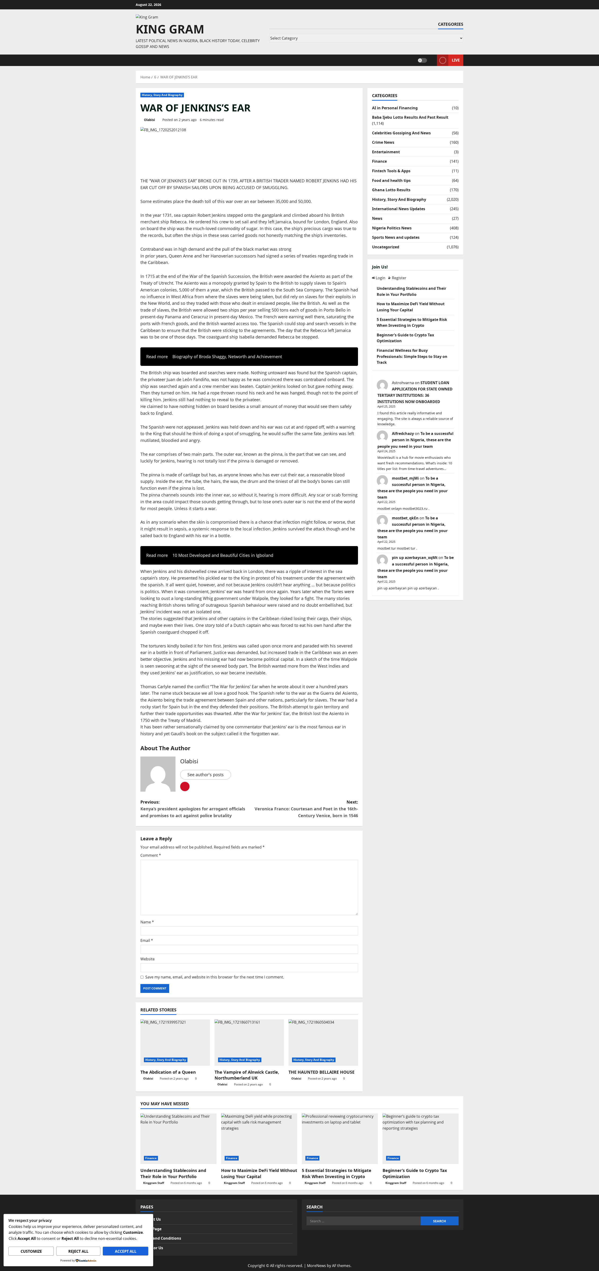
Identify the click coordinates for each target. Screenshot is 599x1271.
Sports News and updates (396, 237)
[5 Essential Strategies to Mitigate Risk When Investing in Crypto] (340, 1138)
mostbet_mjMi (405, 478)
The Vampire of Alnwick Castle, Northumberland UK (247, 1075)
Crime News (383, 142)
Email (146, 940)
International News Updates (398, 208)
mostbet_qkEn (405, 518)
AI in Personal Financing (395, 107)
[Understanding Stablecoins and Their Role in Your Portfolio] (178, 1138)
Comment (150, 855)
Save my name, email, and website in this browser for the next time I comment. (214, 977)
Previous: (192, 808)
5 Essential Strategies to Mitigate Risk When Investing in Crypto (336, 1173)
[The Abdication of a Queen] (175, 1042)
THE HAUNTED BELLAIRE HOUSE (321, 1072)
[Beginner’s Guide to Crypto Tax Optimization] (421, 1138)
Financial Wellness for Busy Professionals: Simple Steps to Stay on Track (412, 356)
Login (380, 277)
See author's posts (205, 774)
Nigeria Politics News (392, 228)
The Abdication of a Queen (168, 1072)
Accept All (125, 1251)
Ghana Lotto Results (391, 189)
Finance (379, 161)
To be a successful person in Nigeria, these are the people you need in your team (415, 440)
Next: (306, 808)
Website (147, 959)
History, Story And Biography (162, 95)
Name (147, 922)
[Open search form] (432, 60)
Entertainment (386, 151)
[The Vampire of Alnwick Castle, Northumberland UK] (249, 1042)
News (377, 218)
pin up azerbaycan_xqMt (415, 557)
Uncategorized (385, 247)
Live (456, 59)
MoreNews (316, 1265)
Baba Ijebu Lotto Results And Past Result (410, 117)
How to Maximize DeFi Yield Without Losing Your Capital (259, 1173)
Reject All (78, 1251)
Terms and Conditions (160, 1238)
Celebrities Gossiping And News (401, 133)
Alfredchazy (403, 433)
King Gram (170, 29)
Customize (31, 1251)
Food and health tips (391, 180)
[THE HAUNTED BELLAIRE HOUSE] (323, 1042)
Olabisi (149, 120)
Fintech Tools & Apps (391, 170)
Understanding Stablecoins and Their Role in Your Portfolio (173, 1173)
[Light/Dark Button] (422, 60)
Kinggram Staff (153, 1183)
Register (398, 277)
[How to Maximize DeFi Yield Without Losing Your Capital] (259, 1138)
